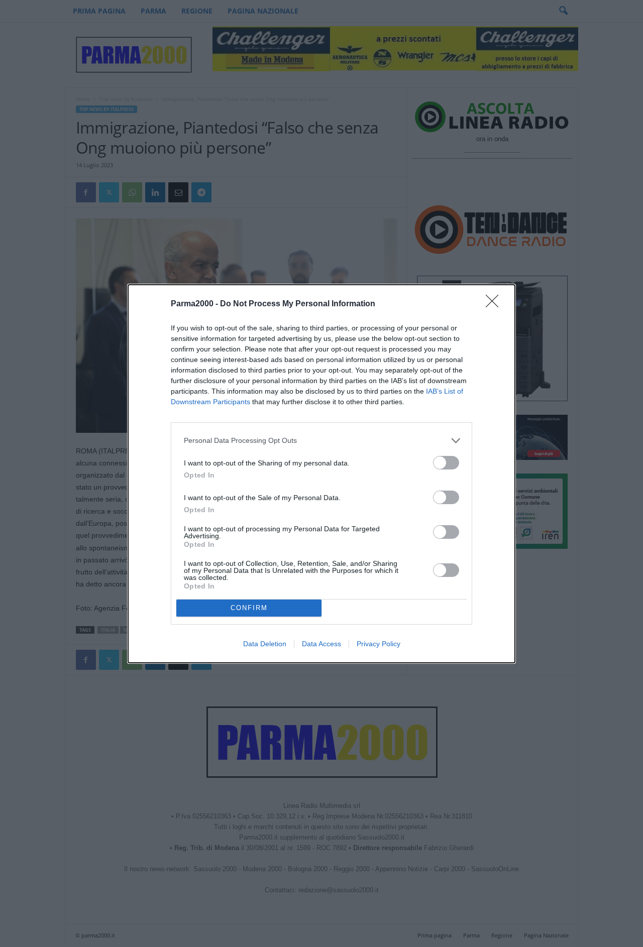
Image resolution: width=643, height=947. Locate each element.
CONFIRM (249, 608)
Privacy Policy (378, 644)
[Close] (495, 304)
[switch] (446, 462)
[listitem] (321, 440)
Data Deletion (264, 644)
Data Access (321, 644)
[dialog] (321, 474)
